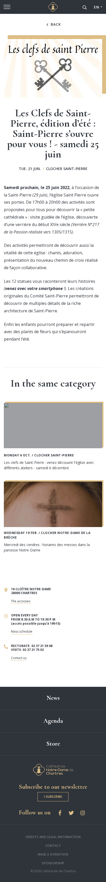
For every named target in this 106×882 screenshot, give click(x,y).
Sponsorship (53, 863)
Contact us (18, 658)
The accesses (20, 601)
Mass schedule (21, 631)
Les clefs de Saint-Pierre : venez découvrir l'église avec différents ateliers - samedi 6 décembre (49, 465)
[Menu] (7, 7)
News (53, 698)
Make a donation (53, 854)
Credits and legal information (53, 837)
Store (53, 743)
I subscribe (53, 796)
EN (96, 7)
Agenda (53, 721)
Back (55, 24)
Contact (53, 845)
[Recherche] (85, 7)
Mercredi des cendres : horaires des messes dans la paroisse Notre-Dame (47, 547)
